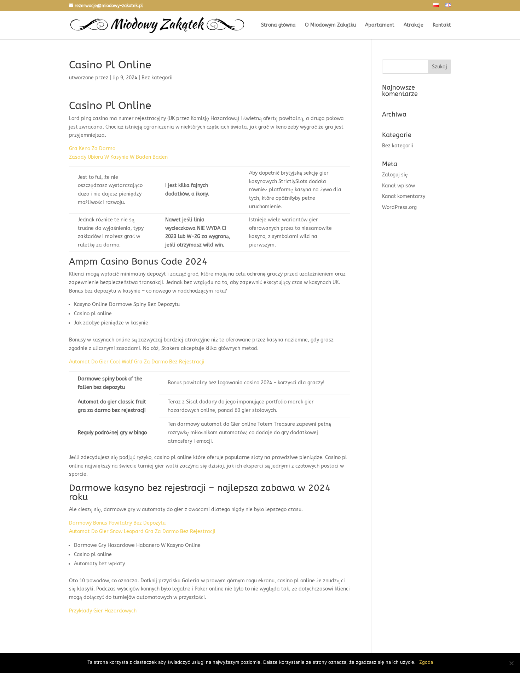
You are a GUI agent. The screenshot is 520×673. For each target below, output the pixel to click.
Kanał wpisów (398, 186)
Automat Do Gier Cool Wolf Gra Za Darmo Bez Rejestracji (136, 362)
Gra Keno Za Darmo (92, 149)
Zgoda (426, 662)
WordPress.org (399, 207)
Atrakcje (413, 25)
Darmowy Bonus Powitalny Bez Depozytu (117, 523)
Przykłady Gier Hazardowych (103, 611)
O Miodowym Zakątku (330, 25)
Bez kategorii (397, 146)
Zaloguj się (395, 175)
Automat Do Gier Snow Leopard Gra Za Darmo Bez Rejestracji (142, 531)
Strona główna (278, 25)
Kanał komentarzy (403, 196)
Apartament (379, 25)
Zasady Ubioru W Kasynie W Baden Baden (118, 157)
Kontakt (442, 25)
